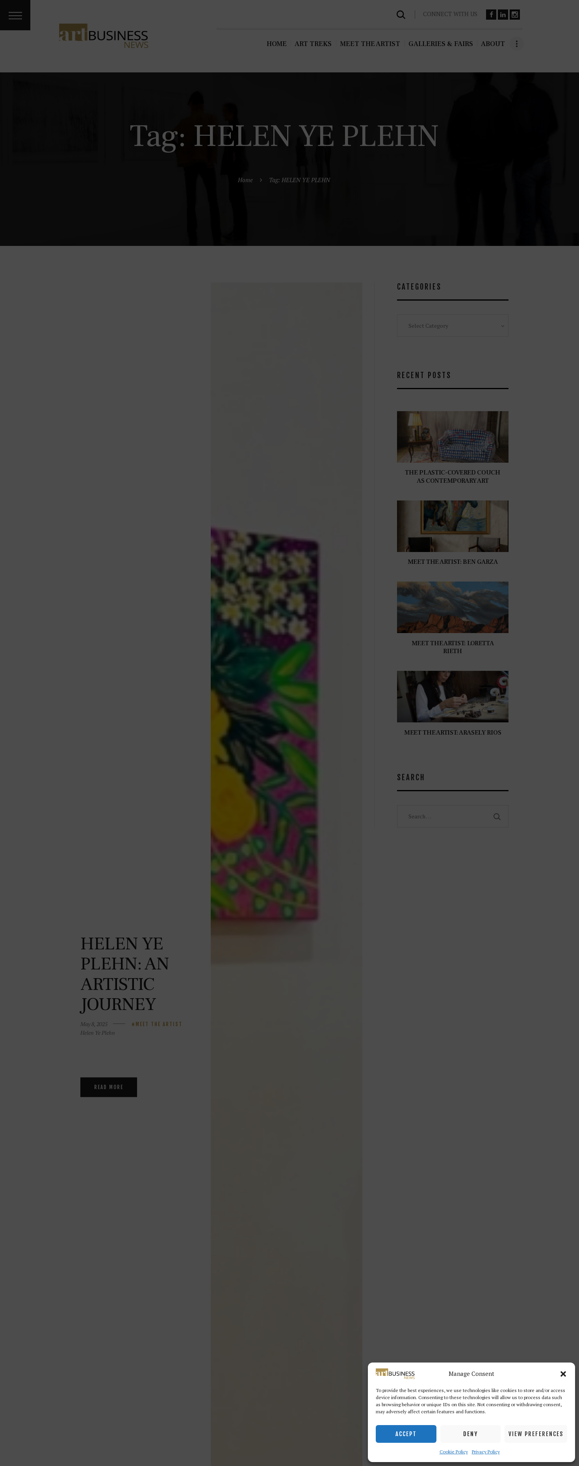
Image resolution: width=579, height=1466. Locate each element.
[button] (563, 1374)
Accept (406, 1434)
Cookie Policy (454, 1452)
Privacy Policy (486, 1452)
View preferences (535, 1434)
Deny (470, 1434)
